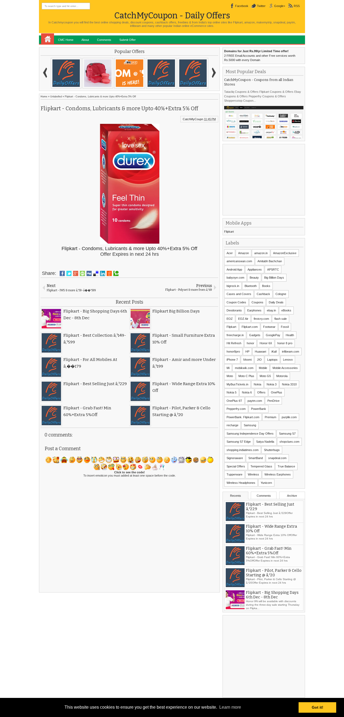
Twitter (261, 6)
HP (247, 351)
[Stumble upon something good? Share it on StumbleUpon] (82, 273)
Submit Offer (127, 39)
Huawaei (260, 351)
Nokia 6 (247, 392)
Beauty (254, 277)
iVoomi (247, 359)
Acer (230, 253)
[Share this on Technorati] (116, 273)
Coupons (257, 302)
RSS (297, 6)
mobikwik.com (244, 368)
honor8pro (233, 351)
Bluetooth (251, 285)
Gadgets (254, 335)
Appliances (255, 269)
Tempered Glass (261, 466)
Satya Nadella (265, 441)
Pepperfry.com (236, 408)
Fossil (285, 326)
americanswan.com (239, 261)
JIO (259, 359)
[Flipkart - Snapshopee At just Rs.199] (116, 73)
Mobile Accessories (285, 368)
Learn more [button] (230, 707)
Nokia (257, 384)
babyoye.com (235, 277)
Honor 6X (266, 343)
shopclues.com (289, 441)
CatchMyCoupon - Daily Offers (172, 15)
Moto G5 (265, 376)
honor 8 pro (284, 343)
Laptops (272, 359)
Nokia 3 (272, 384)
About (85, 39)
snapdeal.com (277, 458)
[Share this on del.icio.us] (95, 273)
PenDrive (273, 400)
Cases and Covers (239, 294)
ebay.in (271, 310)
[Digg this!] (89, 273)
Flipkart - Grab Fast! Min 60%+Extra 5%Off (268, 550)
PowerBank (258, 408)
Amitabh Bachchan (269, 261)
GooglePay (273, 335)
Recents (235, 495)
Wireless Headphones (241, 482)
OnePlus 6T (234, 400)
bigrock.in (233, 285)
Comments (104, 39)
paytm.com (255, 400)
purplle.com (289, 417)
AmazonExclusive (284, 253)
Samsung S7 (287, 433)
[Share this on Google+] (75, 273)
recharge (232, 425)
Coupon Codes (236, 302)
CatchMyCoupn (193, 119)
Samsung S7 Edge (239, 441)
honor (250, 343)
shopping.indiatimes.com (243, 450)
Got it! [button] (317, 707)
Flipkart (229, 231)
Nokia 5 (231, 392)
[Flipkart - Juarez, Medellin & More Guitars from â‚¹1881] (147, 73)
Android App (234, 269)
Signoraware (235, 458)
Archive (292, 495)
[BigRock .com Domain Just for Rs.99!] (84, 73)
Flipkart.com (250, 326)
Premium (270, 417)
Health (290, 335)
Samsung (250, 425)
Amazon (243, 253)
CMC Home (65, 39)
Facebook (241, 6)
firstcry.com (261, 318)
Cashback (263, 294)
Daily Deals (276, 302)
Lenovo (288, 359)
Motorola (282, 376)
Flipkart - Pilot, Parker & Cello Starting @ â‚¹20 (274, 572)
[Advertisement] (264, 179)
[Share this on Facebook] (62, 273)
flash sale (280, 318)
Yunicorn (266, 482)
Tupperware (234, 474)
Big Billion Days (274, 277)
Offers (261, 392)
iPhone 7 (232, 359)
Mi (228, 368)
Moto (230, 376)
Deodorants (234, 310)
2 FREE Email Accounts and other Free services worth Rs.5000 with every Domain (259, 55)
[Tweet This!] (68, 273)
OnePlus (276, 392)
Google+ (279, 6)
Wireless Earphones (277, 474)
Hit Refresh (234, 343)
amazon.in (261, 253)
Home (47, 38)
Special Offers (236, 466)
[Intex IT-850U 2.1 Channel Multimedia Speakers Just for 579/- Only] (179, 73)
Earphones (254, 310)
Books (266, 285)
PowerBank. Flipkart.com (243, 417)
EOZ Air (243, 318)
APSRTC (273, 269)
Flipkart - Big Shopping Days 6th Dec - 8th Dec (272, 594)
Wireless (253, 474)
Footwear (269, 326)
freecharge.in (235, 335)
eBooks (286, 310)
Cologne (280, 294)
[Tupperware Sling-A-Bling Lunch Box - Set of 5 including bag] (52, 73)
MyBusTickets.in (237, 384)
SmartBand (255, 458)
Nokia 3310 (289, 384)
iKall (274, 351)
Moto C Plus (246, 376)
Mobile (263, 368)
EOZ (230, 318)
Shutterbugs (272, 450)
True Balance (286, 466)
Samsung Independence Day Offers (250, 433)
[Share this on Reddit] (109, 273)
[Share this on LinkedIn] (102, 273)
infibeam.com (290, 351)
